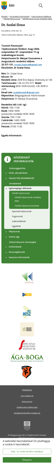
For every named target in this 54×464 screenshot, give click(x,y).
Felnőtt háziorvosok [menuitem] (21, 193)
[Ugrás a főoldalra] (7, 5)
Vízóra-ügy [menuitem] (14, 236)
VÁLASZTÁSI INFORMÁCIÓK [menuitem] (21, 178)
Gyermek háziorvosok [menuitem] (21, 211)
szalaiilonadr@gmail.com (26, 92)
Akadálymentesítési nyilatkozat (27, 413)
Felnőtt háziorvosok (12, 19)
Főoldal (4, 16)
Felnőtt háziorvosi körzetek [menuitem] (27, 205)
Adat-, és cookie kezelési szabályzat (27, 451)
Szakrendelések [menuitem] (19, 221)
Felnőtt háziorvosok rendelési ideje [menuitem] (28, 199)
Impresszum (27, 401)
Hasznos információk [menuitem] (19, 257)
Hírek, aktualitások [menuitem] (18, 173)
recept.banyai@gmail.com (28, 64)
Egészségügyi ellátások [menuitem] (20, 188)
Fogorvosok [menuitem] (17, 216)
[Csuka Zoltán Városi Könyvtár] (27, 277)
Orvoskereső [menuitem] (15, 183)
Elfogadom (27, 460)
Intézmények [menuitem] (15, 246)
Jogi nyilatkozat (27, 396)
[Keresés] (40, 5)
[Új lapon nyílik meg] (27, 295)
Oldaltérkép (27, 390)
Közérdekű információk (19, 16)
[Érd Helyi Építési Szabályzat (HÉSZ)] (27, 312)
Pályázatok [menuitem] (14, 231)
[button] (6, 173)
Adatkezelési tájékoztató (27, 407)
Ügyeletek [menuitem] (16, 226)
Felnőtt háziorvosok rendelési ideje (37, 19)
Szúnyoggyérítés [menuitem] (17, 168)
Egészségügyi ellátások (41, 16)
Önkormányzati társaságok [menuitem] (22, 242)
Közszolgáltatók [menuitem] (17, 252)
